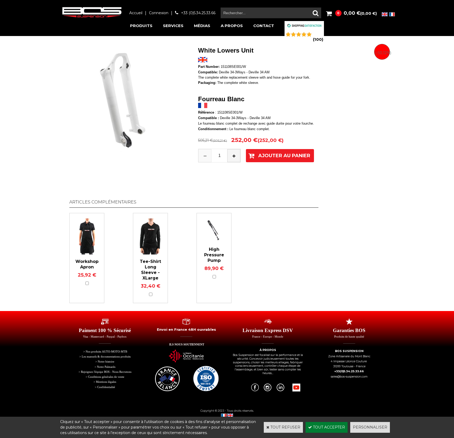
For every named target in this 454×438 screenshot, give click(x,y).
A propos (232, 25)
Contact (263, 25)
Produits (141, 25)
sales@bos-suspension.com (349, 376)
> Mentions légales (105, 381)
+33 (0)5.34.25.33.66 (198, 13)
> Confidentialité (105, 387)
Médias (202, 25)
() (318, 39)
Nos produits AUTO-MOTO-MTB (106, 351)
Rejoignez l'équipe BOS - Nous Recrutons (106, 371)
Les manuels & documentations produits (106, 356)
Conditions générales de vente (106, 376)
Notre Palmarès (106, 366)
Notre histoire (106, 361)
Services (173, 25)
